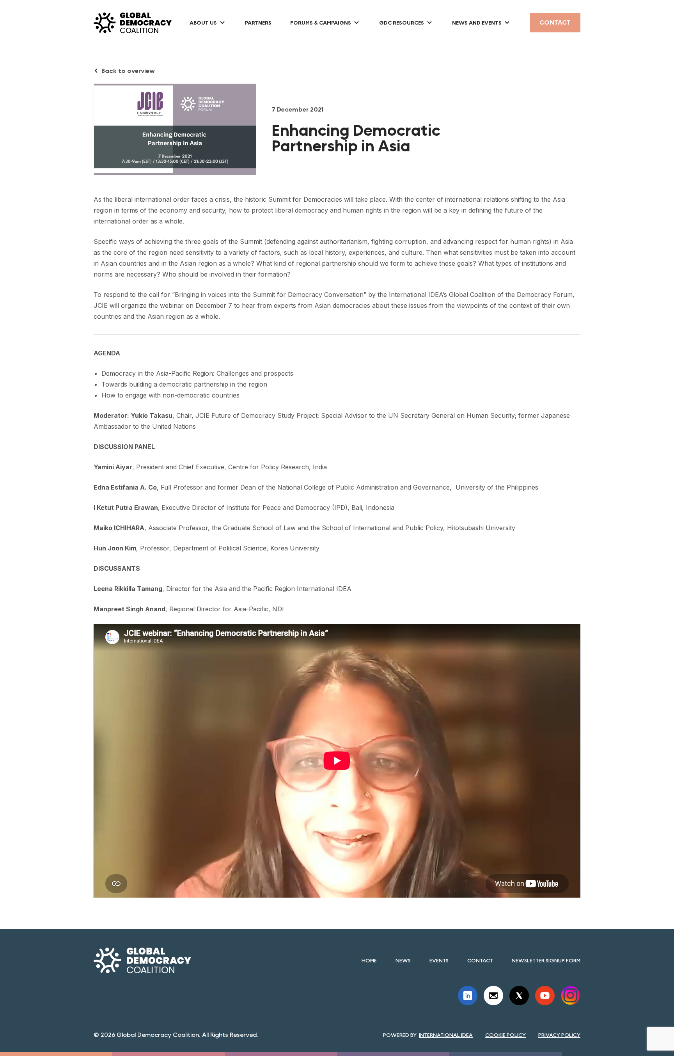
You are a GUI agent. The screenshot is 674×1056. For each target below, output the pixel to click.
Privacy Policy (559, 1034)
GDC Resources (401, 22)
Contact (555, 22)
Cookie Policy (505, 1034)
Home (369, 960)
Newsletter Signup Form (546, 960)
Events (439, 960)
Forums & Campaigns (320, 22)
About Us (203, 22)
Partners (258, 22)
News (403, 960)
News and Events (477, 22)
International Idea (446, 1034)
